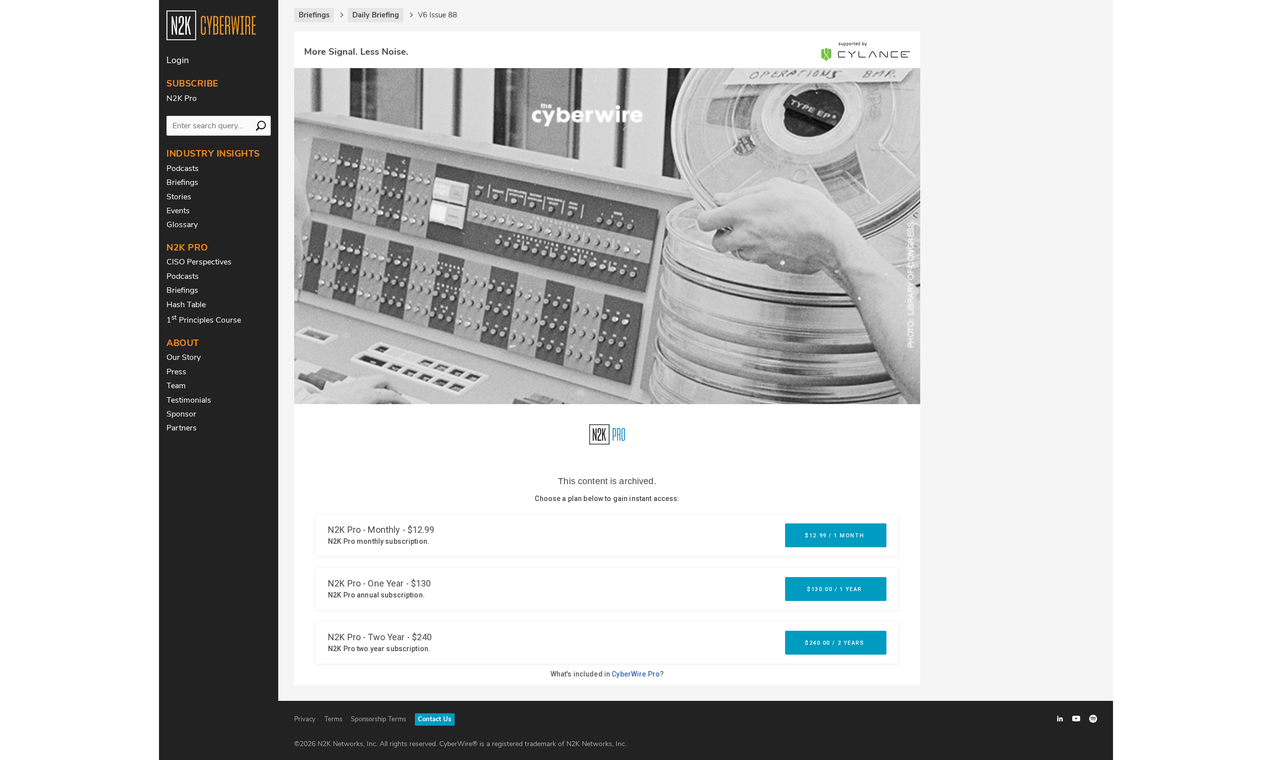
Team (176, 385)
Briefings (182, 182)
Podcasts (182, 168)
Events (178, 210)
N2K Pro (181, 98)
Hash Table (186, 304)
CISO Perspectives (199, 261)
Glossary (182, 224)
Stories (178, 196)
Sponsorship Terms (378, 719)
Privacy (305, 719)
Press (176, 371)
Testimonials (188, 400)
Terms (333, 719)
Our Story (183, 357)
